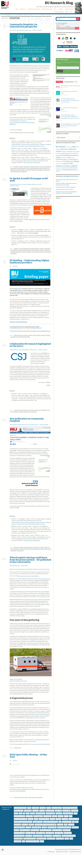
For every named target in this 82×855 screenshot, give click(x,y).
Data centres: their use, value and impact (64, 189)
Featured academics (22, 168)
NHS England (13, 170)
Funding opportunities (68, 813)
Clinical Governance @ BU (34, 9)
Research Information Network (67, 176)
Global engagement (38, 816)
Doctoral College (76, 151)
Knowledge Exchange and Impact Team (23, 821)
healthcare (30, 335)
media (68, 159)
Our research (38, 572)
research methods (59, 832)
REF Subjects (75, 827)
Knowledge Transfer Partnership (50, 821)
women (28, 337)
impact (69, 157)
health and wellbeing (34, 168)
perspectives (13, 337)
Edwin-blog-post (14, 168)
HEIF (71, 816)
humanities (30, 818)
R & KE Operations (52, 827)
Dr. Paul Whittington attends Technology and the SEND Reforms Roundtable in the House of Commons (70, 116)
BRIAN (29, 807)
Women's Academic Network (32, 841)
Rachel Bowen (25, 565)
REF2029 (16, 830)
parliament (31, 824)
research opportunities (19, 835)
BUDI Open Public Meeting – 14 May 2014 (28, 755)
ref (32, 252)
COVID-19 (42, 810)
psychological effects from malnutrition (37, 601)
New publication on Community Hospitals (27, 419)
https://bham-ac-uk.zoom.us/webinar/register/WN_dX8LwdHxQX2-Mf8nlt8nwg (22, 122)
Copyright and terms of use (75, 851)
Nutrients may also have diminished (39, 714)
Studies (11, 604)
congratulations (48, 166)
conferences (13, 30)
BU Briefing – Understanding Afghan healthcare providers (29, 261)
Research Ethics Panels (19, 832)
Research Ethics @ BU (47, 9)
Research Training (57, 835)
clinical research (69, 146)
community (41, 166)
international (19, 30)
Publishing (26, 30)
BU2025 (48, 807)
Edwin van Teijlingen (38, 30)
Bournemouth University (6, 5)
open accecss (17, 824)
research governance (30, 832)
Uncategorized (23, 171)
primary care (16, 549)
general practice (31, 410)
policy (12, 549)
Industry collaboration (44, 818)
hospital (40, 168)
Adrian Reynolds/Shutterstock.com (18, 681)
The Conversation (33, 744)
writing (30, 30)
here (23, 503)
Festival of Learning (50, 813)
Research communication (45, 830)
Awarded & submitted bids (20, 807)
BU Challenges (35, 807)
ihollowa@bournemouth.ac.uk (36, 327)
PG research (24, 184)
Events (57, 155)
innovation (73, 157)
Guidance (55, 816)
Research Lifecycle (59, 12)
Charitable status (51, 851)
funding (61, 155)
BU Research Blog (59, 3)
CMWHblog (58, 149)
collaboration (26, 166)
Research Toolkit (69, 9)
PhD (17, 337)
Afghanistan (16, 248)
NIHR (23, 170)
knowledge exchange (61, 159)
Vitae (23, 841)
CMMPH (21, 166)
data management (50, 810)
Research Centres (35, 830)
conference (63, 151)
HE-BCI (66, 816)
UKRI (58, 198)
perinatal (48, 335)
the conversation (59, 838)
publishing (46, 170)
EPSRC (15, 813)
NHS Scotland (19, 170)
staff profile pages (18, 838)
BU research (16, 166)
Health (28, 168)
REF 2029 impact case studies (64, 827)
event (76, 153)
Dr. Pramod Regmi (59, 153)
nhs (48, 168)
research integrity (49, 832)
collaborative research (34, 166)
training (74, 169)
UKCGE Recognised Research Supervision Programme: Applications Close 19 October (70, 100)
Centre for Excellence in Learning (70, 807)
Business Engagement (56, 807)
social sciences (48, 252)
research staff (29, 835)
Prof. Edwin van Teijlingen (30, 170)
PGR (71, 12)
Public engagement (25, 349)
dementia (16, 797)
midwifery (42, 250)
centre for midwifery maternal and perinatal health (29, 248)
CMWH (77, 146)
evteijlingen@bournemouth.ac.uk (17, 327)
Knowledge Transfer (37, 821)
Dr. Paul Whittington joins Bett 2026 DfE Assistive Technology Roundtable (70, 124)
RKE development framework (68, 835)
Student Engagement (41, 838)
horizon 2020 (62, 157)
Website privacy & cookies (62, 851)
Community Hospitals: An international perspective (23, 25)
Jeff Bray (12, 569)
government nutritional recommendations (28, 576)
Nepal (75, 159)
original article (46, 744)
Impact (60, 9)
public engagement (39, 170)
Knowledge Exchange (21, 424)
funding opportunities (70, 155)
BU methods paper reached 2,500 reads (69, 92)
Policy (66, 12)
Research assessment (24, 830)
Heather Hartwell (32, 569)
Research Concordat (57, 830)
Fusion (78, 155)
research (35, 252)
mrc (60, 821)
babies (21, 335)
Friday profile (59, 813)
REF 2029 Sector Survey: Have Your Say (70, 85)
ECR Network (75, 810)
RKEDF (61, 169)
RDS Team (22, 9)
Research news (17, 171)
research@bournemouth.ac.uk (44, 331)
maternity (37, 250)
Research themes (47, 835)
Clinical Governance (18, 810)
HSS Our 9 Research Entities (20, 818)
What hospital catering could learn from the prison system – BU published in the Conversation (30, 559)
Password (68, 26)
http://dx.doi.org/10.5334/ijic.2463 (32, 162)
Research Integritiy (40, 832)
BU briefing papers (16, 288)
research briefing (22, 337)
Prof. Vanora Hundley (59, 163)
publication (24, 252)
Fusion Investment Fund (19, 816)
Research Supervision (37, 835)
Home (16, 9)
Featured (32, 813)
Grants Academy (47, 816)
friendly (26, 797)
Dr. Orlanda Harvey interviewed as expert (69, 108)
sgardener (16, 266)
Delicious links (58, 810)
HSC (66, 157)
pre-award (28, 827)
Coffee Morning (28, 810)
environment (21, 797)
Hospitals (45, 168)
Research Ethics (66, 830)
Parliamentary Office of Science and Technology (45, 824)
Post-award (71, 824)
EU (74, 153)
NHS (23, 30)
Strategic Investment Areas (29, 838)
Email (58, 65)
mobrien (15, 760)
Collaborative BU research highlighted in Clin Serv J (30, 344)
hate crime (60, 816)
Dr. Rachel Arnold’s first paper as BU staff (29, 179)
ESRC (72, 153)
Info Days (52, 818)
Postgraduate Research (19, 827)
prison (19, 747)
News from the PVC (66, 821)
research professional (65, 167)
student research (35, 184)
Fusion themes (29, 816)
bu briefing (25, 335)
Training (66, 838)
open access (19, 184)
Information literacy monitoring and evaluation (65, 187)
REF (55, 9)
